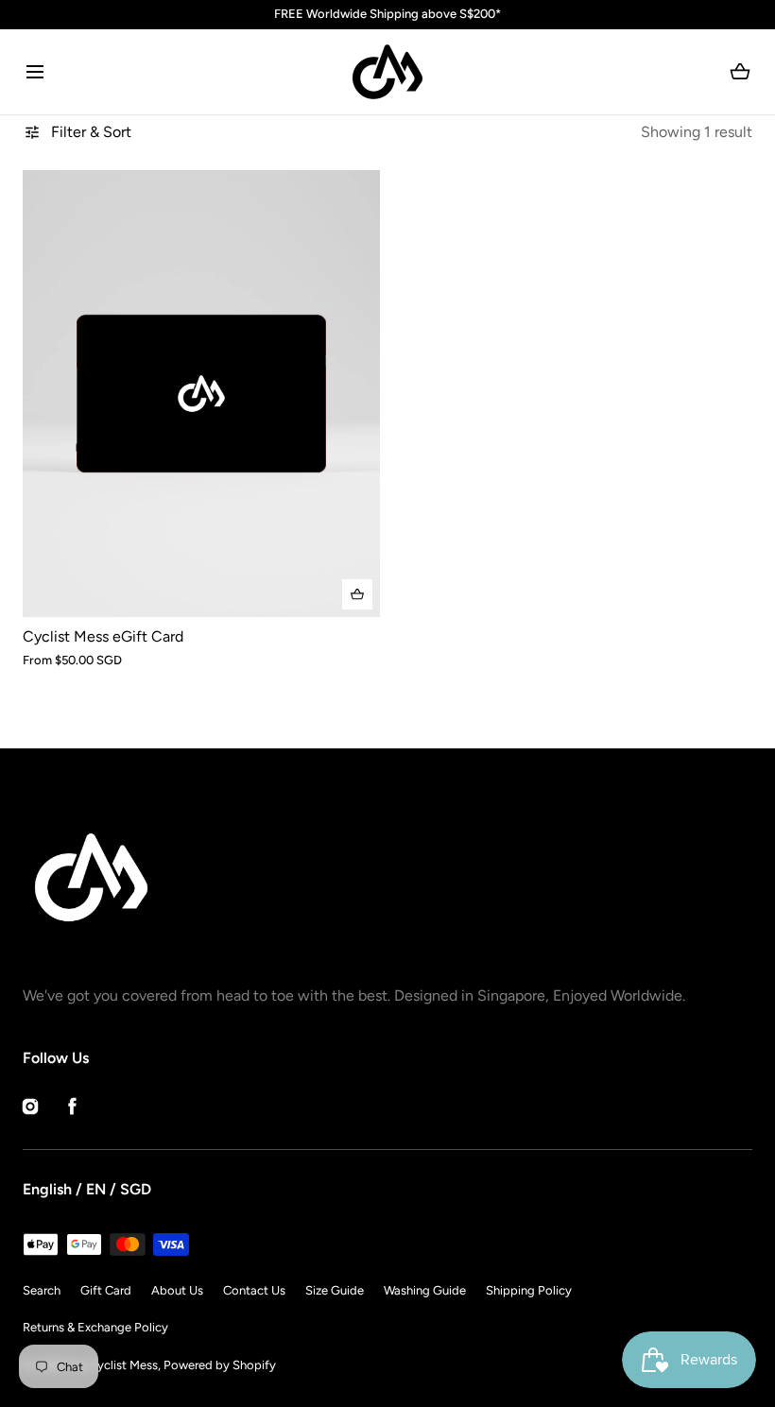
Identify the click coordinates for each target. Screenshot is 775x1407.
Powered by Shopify (220, 1365)
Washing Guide (425, 1290)
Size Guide (334, 1290)
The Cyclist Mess (112, 1365)
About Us (177, 1290)
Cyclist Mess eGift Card (103, 636)
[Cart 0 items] (740, 71)
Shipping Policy (529, 1290)
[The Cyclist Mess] (387, 71)
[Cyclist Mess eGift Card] (201, 393)
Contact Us (254, 1290)
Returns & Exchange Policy (95, 1327)
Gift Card (105, 1290)
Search (41, 1290)
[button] (34, 71)
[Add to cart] (357, 594)
